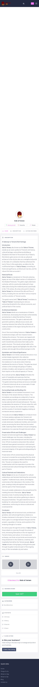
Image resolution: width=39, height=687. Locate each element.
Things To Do (5, 671)
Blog (2, 679)
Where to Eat (4, 677)
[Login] (32, 3)
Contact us (4, 682)
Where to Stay (5, 674)
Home (2, 668)
